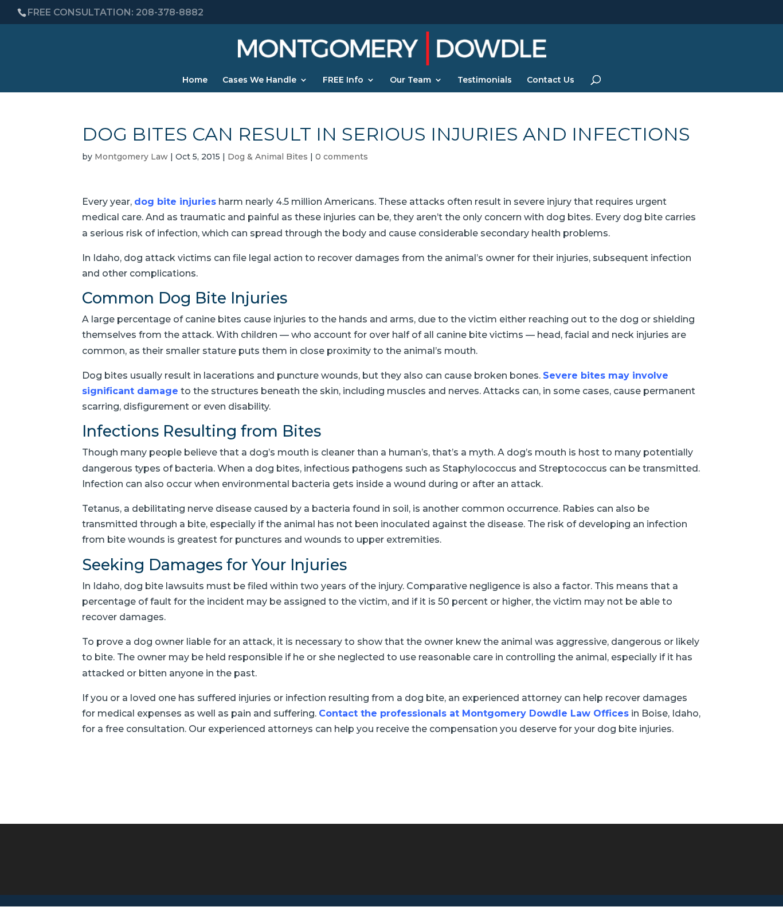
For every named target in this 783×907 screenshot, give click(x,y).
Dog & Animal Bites (268, 156)
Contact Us (550, 80)
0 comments (341, 156)
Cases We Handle (259, 80)
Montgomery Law (131, 156)
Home (195, 80)
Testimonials (484, 80)
